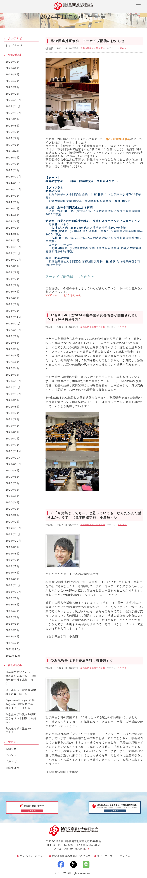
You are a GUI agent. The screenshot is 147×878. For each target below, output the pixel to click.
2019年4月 (13, 572)
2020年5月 (13, 496)
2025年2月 (13, 164)
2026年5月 (13, 74)
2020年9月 (13, 470)
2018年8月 (13, 604)
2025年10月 (13, 113)
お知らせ (122, 48)
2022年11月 (13, 323)
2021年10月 (13, 394)
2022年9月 (13, 336)
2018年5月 (13, 623)
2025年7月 (13, 132)
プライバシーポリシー (33, 856)
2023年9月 (13, 266)
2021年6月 (13, 419)
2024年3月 (13, 227)
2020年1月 (13, 521)
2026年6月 (13, 68)
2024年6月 (13, 215)
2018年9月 (13, 598)
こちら (89, 848)
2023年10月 (13, 259)
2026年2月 (13, 87)
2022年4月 (13, 368)
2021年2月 (13, 438)
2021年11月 (13, 387)
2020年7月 (13, 483)
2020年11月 (13, 457)
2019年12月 (13, 528)
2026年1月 (13, 93)
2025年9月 (13, 119)
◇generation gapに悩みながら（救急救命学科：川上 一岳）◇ (20, 704)
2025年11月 (13, 106)
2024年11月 (13, 183)
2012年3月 (13, 643)
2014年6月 (13, 636)
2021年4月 (13, 426)
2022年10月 (13, 330)
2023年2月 (13, 304)
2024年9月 (13, 196)
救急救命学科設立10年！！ (18, 730)
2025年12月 (13, 100)
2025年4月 (13, 151)
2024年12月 (13, 176)
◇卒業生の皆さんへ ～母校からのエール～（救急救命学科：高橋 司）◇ (21, 678)
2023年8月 (13, 272)
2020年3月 (13, 508)
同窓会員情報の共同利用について (71, 856)
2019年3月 (13, 579)
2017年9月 (13, 630)
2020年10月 (13, 464)
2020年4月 (13, 502)
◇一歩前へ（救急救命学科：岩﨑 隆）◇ (21, 692)
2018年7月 (13, 611)
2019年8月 (13, 553)
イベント (11, 755)
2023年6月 (13, 285)
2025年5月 (13, 145)
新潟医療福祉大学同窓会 (92, 48)
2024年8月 (13, 202)
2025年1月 (13, 170)
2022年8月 (13, 342)
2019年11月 (13, 534)
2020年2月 (13, 515)
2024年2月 (13, 234)
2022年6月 (13, 355)
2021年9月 (13, 400)
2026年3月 (13, 81)
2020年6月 (13, 489)
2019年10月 (13, 540)
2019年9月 (13, 547)
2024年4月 (13, 221)
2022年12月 (13, 317)
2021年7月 (13, 413)
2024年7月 (13, 208)
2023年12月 (13, 247)
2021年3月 (13, 432)
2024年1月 (13, 240)
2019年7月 (13, 560)
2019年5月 (13, 566)
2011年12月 (13, 649)
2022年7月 (13, 349)
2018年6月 (13, 617)
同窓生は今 (13, 768)
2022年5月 (13, 362)
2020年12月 (13, 451)
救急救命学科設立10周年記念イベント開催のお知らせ (21, 718)
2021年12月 (13, 381)
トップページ (14, 45)
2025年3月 (13, 157)
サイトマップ (105, 856)
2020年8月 (13, 477)
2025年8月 (13, 125)
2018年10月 (13, 592)
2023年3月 (13, 298)
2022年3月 (13, 374)
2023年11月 (13, 253)
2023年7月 (13, 279)
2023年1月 (13, 311)
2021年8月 (13, 406)
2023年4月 (13, 291)
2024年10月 (13, 189)
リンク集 (125, 856)
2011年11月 (13, 655)
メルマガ (122, 327)
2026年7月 (13, 61)
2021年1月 (13, 445)
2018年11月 (13, 585)
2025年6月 (13, 138)
